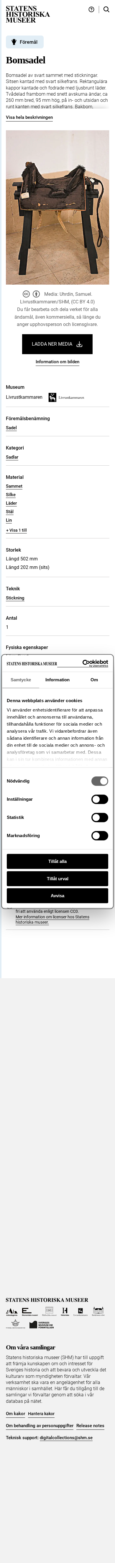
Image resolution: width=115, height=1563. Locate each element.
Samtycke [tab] (21, 679)
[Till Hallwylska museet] (49, 1311)
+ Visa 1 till (16, 530)
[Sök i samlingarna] (106, 9)
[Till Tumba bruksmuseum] (15, 1324)
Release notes (90, 1425)
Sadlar (12, 457)
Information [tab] (57, 679)
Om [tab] (94, 679)
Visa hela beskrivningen (29, 117)
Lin (9, 520)
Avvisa (57, 895)
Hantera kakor (41, 1413)
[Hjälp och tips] (91, 9)
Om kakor (15, 1413)
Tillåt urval (57, 878)
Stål (10, 511)
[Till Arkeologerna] (12, 1311)
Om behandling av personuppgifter (39, 1425)
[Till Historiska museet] (65, 1311)
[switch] (99, 799)
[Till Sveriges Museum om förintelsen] (41, 1324)
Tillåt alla (57, 861)
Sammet (14, 486)
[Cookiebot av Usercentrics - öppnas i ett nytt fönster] (82, 664)
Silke (11, 494)
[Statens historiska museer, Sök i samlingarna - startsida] (28, 14)
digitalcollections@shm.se (66, 1437)
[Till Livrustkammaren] (80, 1311)
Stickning (15, 598)
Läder (11, 503)
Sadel (11, 427)
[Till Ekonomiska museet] (30, 1311)
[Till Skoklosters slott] (98, 1311)
